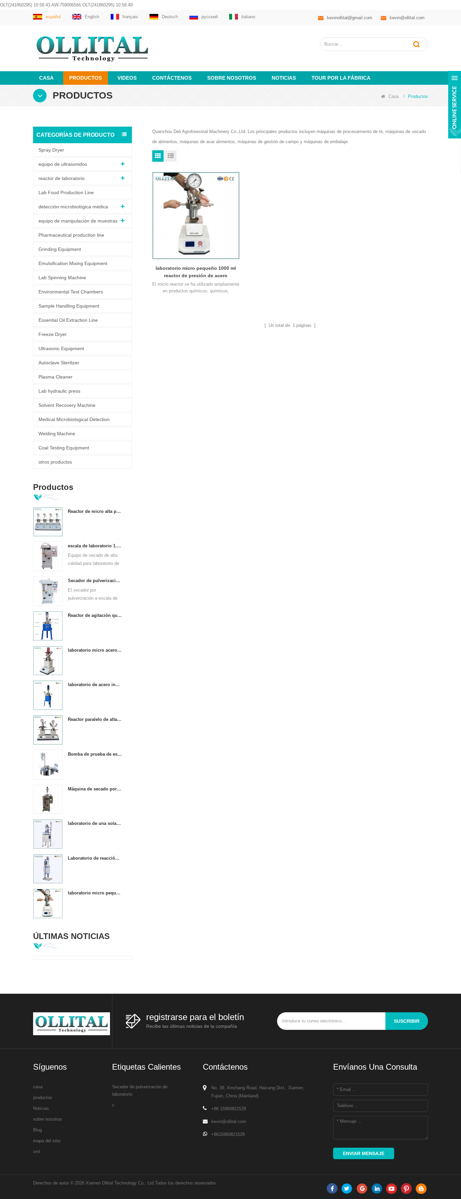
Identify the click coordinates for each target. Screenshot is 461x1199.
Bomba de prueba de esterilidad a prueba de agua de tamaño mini (95, 754)
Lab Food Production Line (66, 192)
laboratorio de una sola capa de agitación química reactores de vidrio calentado (95, 823)
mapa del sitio (46, 1140)
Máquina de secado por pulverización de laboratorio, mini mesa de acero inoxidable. (95, 788)
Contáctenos (172, 78)
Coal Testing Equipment (63, 447)
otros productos (55, 462)
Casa (46, 78)
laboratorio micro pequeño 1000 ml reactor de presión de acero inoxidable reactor (95, 892)
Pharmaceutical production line (71, 235)
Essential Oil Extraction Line (68, 320)
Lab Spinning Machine (62, 277)
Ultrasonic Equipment (61, 348)
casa (38, 1086)
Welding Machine (56, 433)
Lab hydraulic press (59, 391)
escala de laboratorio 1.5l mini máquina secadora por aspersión (95, 545)
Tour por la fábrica (341, 78)
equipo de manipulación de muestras (77, 221)
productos (42, 1097)
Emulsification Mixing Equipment (72, 263)
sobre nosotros (231, 78)
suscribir (406, 1021)
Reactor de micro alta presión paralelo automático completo (95, 511)
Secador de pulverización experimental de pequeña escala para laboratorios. (95, 580)
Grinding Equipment (59, 249)
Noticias (284, 78)
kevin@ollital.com (407, 17)
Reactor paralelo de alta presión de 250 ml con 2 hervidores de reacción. (95, 719)
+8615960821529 (228, 1134)
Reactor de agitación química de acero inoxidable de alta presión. (95, 615)
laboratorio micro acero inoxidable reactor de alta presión (95, 650)
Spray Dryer (51, 150)
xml (36, 1151)
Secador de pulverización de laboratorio (139, 1090)
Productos (85, 78)
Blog (37, 1129)
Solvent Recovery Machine (67, 405)
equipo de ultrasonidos (62, 164)
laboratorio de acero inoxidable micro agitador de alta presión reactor (95, 684)
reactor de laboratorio (61, 178)
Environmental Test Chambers (70, 291)
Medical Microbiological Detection (74, 419)
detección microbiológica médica (73, 206)
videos (127, 78)
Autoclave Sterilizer (58, 362)
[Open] (454, 104)
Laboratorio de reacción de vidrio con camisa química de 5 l (95, 858)
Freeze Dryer (52, 334)
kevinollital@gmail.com (349, 17)
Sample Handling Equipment (68, 306)
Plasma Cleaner (55, 377)
